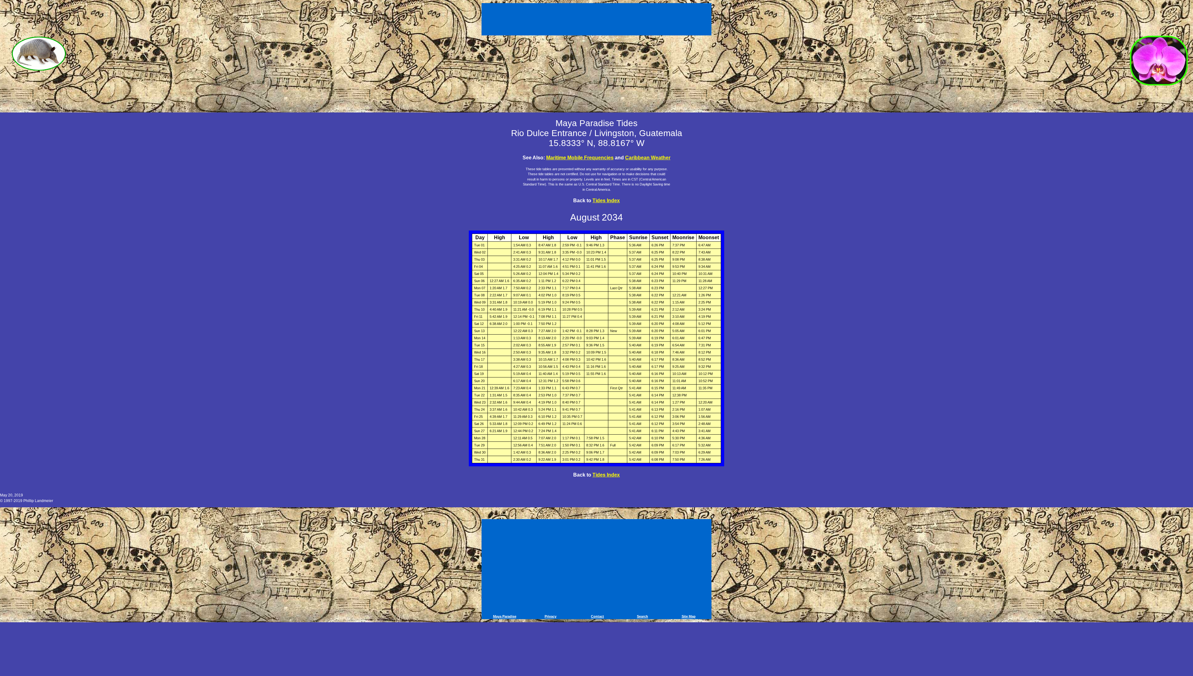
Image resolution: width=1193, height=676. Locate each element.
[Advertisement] (597, 18)
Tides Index (606, 200)
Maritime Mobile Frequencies (580, 157)
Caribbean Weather (647, 157)
